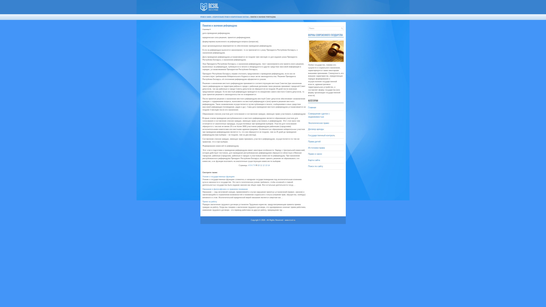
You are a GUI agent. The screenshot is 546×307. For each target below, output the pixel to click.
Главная (312, 107)
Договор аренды (316, 129)
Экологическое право (318, 123)
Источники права (316, 148)
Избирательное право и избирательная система (231, 17)
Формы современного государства (325, 35)
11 (261, 165)
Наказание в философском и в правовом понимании (225, 189)
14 (269, 165)
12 (264, 165)
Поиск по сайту (315, 166)
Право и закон (205, 17)
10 (259, 165)
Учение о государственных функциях (218, 177)
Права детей (314, 141)
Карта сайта (314, 160)
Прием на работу (209, 202)
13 (266, 165)
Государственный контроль (321, 135)
